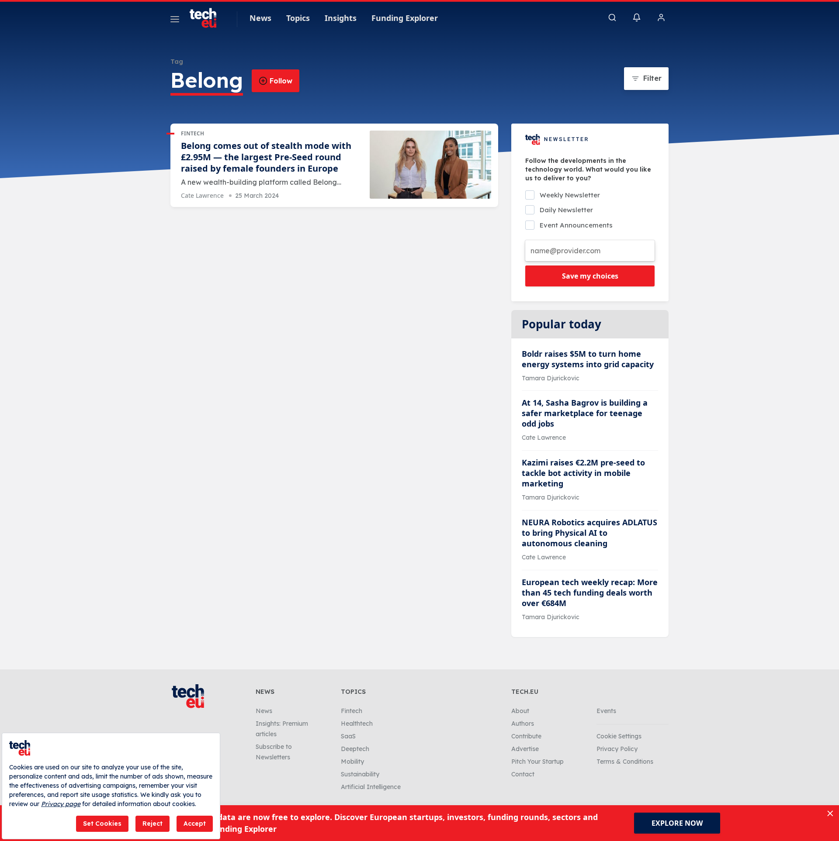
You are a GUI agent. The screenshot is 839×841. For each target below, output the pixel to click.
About (520, 711)
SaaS (348, 736)
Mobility (352, 761)
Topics (298, 18)
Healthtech (357, 723)
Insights (341, 18)
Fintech (192, 133)
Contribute (526, 736)
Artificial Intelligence (371, 787)
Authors (522, 723)
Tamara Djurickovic (550, 378)
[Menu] (174, 20)
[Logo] (207, 18)
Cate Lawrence (202, 195)
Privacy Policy (617, 749)
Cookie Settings (618, 736)
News (260, 18)
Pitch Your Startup (537, 761)
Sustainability (360, 774)
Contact (522, 774)
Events (606, 711)
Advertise (525, 749)
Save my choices (590, 276)
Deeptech (355, 749)
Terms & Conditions (624, 761)
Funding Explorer (404, 18)
